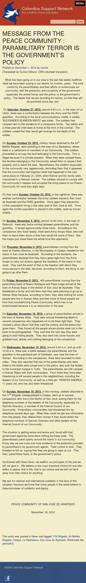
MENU (80, 3)
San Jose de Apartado (53, 540)
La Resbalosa (30, 540)
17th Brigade (59, 536)
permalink (8, 543)
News (35, 536)
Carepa (17, 540)
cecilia (44, 67)
